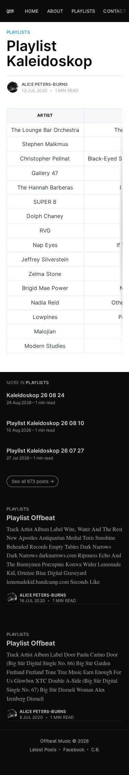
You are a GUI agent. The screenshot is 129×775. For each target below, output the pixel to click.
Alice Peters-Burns (45, 84)
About (55, 11)
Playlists (83, 11)
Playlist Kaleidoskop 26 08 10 (45, 423)
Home (32, 11)
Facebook (73, 749)
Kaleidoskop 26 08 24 (36, 395)
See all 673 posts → (33, 481)
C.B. (95, 749)
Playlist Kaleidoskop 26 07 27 (45, 450)
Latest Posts (43, 749)
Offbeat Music (55, 741)
